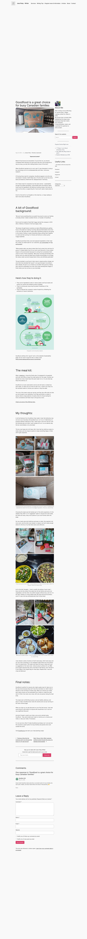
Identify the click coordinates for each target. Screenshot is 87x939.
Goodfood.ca (21, 730)
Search (75, 137)
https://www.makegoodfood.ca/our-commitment (28, 359)
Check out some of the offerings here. (25, 402)
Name (18, 817)
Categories (58, 184)
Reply (17, 787)
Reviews (34, 152)
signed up (21, 375)
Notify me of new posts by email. (25, 839)
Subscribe (46, 755)
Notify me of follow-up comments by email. (28, 836)
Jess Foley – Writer (23, 3)
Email (17, 823)
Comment (19, 802)
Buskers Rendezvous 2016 (63, 155)
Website (18, 830)
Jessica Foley (28, 152)
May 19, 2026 (22, 779)
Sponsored (38, 152)
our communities (44, 242)
